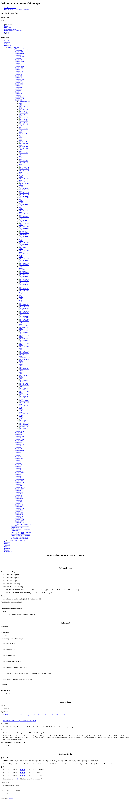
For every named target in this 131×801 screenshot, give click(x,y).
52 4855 (21, 295)
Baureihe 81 (18, 465)
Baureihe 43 (18, 90)
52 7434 (21, 412)
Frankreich (7, 542)
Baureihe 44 (18, 92)
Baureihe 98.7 (19, 516)
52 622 (20, 149)
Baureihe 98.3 (19, 513)
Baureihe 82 (18, 466)
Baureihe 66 (18, 452)
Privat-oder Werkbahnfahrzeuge (17, 540)
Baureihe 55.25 (19, 438)
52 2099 (21, 191)
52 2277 (21, 199)
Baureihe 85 (18, 468)
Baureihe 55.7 (19, 434)
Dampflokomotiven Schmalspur (20, 526)
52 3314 (21, 245)
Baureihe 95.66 (19, 508)
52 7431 (21, 410)
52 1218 (21, 172)
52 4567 (21, 285)
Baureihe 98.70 (19, 519)
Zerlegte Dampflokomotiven (23, 524)
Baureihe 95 (18, 506)
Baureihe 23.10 (19, 79)
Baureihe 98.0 (19, 511)
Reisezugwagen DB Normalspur (20, 534)
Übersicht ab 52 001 (24, 101)
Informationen (8, 551)
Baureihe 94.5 (19, 503)
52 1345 (21, 177)
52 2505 (21, 212)
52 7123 (21, 393)
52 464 (20, 145)
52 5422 (21, 329)
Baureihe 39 (18, 85)
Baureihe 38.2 (19, 82)
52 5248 (21, 322)
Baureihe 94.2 (19, 502)
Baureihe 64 (18, 447)
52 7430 (21, 409)
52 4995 (21, 314)
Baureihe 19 (18, 74)
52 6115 (21, 370)
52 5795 (21, 345)
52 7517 (21, 418)
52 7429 (21, 407)
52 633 (20, 151)
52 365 (20, 137)
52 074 (20, 116)
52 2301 (21, 201)
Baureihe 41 (18, 87)
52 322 (20, 130)
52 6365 (21, 377)
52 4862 (21, 301)
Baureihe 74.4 (19, 457)
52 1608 (21, 185)
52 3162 (21, 237)
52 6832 (21, 386)
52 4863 (21, 303)
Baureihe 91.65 (19, 489)
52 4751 (21, 287)
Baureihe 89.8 (19, 478)
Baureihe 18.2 (19, 68)
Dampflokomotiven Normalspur (20, 49)
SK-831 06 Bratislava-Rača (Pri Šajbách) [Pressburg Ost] (19, 721)
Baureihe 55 (18, 433)
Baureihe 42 (18, 89)
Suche (6, 44)
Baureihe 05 (18, 58)
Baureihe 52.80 (19, 431)
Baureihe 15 (18, 63)
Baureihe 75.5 (19, 460)
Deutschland (7, 45)
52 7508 (21, 417)
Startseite (6, 41)
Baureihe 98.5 (19, 514)
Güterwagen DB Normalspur (19, 537)
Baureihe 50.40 (19, 98)
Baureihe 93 (18, 497)
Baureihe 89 (18, 474)
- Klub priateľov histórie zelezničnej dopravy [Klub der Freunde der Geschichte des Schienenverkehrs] (34, 715)
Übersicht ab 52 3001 (25, 234)
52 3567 (21, 266)
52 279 (20, 127)
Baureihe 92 (18, 490)
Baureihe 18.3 (19, 69)
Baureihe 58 (18, 442)
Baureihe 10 (18, 60)
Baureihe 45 (18, 93)
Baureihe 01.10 (19, 53)
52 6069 (21, 362)
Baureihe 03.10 (19, 57)
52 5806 (21, 348)
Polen (5, 546)
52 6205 (21, 373)
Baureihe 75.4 (19, 458)
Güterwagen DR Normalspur (19, 538)
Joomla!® (10, 798)
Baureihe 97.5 (19, 510)
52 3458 (21, 257)
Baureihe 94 (18, 500)
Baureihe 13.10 (19, 61)
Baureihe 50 (18, 95)
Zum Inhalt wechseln (10, 8)
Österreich (7, 545)
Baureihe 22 (18, 76)
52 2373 (21, 205)
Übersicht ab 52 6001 (25, 357)
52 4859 (21, 298)
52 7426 (21, 404)
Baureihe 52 (18, 100)
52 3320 (21, 249)
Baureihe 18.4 (19, 71)
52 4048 (21, 277)
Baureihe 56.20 (19, 439)
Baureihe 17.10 (19, 66)
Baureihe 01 (18, 50)
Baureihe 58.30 (19, 444)
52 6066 (21, 361)
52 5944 (21, 356)
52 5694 (21, 341)
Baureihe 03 (18, 55)
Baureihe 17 (18, 65)
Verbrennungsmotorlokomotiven (20, 529)
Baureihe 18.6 (19, 73)
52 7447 (22, 770)
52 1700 (21, 186)
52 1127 (21, 165)
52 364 (20, 135)
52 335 (20, 132)
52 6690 (21, 381)
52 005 (20, 103)
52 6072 (21, 364)
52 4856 (21, 297)
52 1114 (21, 164)
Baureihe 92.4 (19, 494)
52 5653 (21, 333)
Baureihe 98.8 (19, 518)
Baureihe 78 (18, 462)
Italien (6, 543)
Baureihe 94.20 (19, 505)
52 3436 (21, 255)
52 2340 (21, 202)
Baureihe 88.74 (19, 473)
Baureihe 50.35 (19, 97)
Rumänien (7, 548)
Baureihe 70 (18, 454)
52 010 (20, 105)
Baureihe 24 (18, 81)
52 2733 (21, 221)
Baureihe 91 (18, 486)
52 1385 (21, 180)
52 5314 (21, 324)
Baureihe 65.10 (19, 450)
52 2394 (21, 209)
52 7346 (21, 399)
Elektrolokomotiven (17, 527)
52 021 (20, 108)
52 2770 (21, 225)
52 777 (20, 156)
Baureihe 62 (18, 446)
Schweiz (6, 550)
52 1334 (21, 175)
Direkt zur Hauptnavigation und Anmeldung (16, 9)
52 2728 (21, 218)
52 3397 (21, 252)
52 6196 (21, 372)
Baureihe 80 (18, 463)
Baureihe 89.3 (19, 476)
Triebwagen (14, 530)
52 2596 (21, 215)
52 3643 (21, 268)
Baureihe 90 (18, 484)
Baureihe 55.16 (19, 436)
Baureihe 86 (18, 470)
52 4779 (21, 292)
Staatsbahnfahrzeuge (13, 47)
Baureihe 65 (18, 449)
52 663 (20, 154)
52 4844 (21, 293)
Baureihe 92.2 (19, 492)
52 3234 (21, 241)
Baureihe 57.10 (19, 441)
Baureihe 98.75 (19, 521)
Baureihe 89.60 (19, 481)
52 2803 (21, 229)
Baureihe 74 (18, 455)
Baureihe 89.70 (19, 482)
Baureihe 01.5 (19, 52)
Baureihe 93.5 (19, 498)
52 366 (20, 138)
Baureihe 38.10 (19, 84)
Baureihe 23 (18, 77)
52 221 (20, 125)
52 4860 (21, 300)
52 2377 (21, 207)
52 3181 (21, 239)
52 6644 (21, 378)
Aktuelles (7, 42)
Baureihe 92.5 (19, 495)
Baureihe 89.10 (19, 479)
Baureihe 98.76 (19, 522)
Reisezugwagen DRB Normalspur (21, 532)
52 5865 (21, 349)
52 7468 (21, 415)
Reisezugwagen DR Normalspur (20, 535)
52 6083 (21, 367)
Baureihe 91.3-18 (20, 487)
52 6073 (21, 365)
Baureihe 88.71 (19, 471)
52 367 (20, 140)
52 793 (20, 157)
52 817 (20, 159)
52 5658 (21, 337)
